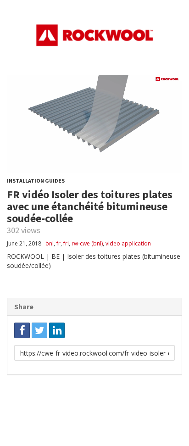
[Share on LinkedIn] (57, 330)
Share (23, 306)
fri (66, 243)
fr (58, 243)
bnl (49, 243)
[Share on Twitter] (39, 330)
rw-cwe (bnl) (87, 243)
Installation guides (36, 180)
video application (128, 243)
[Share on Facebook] (22, 330)
